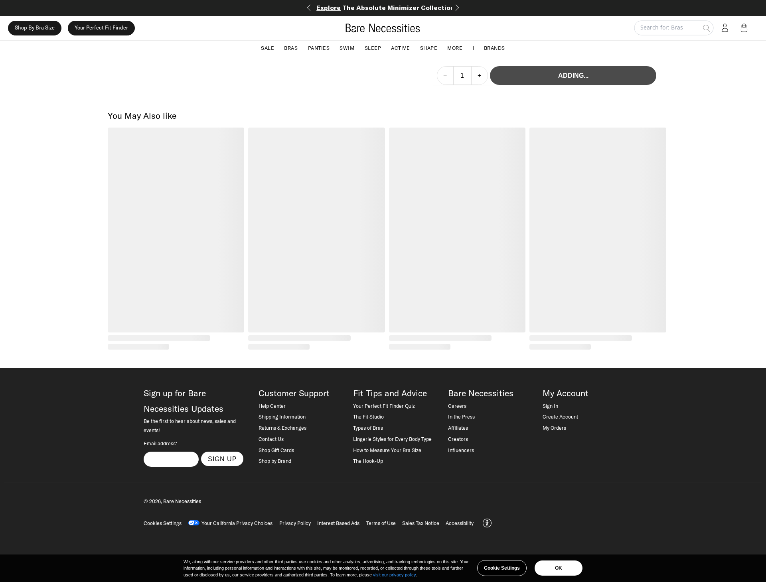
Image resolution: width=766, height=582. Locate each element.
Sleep (373, 48)
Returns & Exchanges (282, 428)
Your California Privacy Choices (236, 523)
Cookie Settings (502, 568)
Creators (458, 439)
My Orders (554, 428)
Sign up (222, 458)
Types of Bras (368, 428)
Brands (494, 48)
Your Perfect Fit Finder (101, 28)
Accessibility (460, 523)
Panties (319, 48)
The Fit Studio (368, 416)
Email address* (160, 443)
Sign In (550, 406)
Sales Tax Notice (420, 523)
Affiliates (458, 428)
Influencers (461, 450)
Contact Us (271, 439)
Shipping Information (282, 416)
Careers (457, 406)
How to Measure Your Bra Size (387, 450)
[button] (745, 27)
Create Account (560, 416)
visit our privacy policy (394, 574)
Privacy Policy (295, 523)
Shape (429, 48)
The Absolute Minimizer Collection (385, 8)
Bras (291, 48)
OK (558, 568)
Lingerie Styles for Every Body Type (392, 439)
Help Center (272, 406)
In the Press (461, 416)
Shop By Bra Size (35, 28)
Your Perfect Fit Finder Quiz (384, 406)
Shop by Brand (275, 461)
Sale (267, 48)
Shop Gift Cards (276, 450)
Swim (347, 48)
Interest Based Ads (338, 523)
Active (400, 48)
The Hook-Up (368, 461)
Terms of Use (381, 523)
